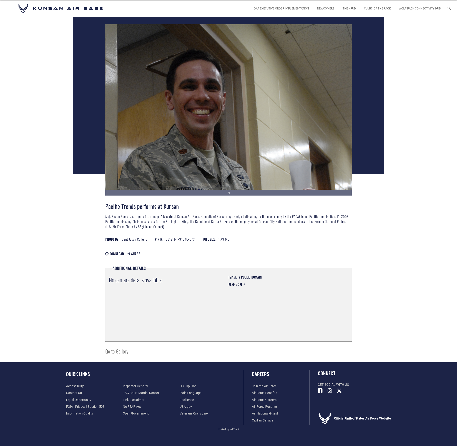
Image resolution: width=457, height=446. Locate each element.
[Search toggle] (449, 8)
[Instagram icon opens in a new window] (329, 390)
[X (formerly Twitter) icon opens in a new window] (339, 390)
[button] (6, 8)
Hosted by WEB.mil (228, 429)
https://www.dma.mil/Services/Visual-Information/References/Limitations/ (270, 307)
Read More (235, 284)
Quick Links (78, 373)
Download (116, 253)
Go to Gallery (116, 351)
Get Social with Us (333, 384)
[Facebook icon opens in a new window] (320, 390)
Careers (260, 373)
